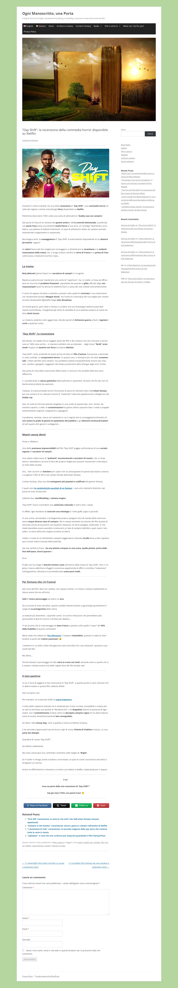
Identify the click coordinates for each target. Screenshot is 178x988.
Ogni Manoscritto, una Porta (47, 13)
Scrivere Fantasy (83, 26)
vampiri (47, 845)
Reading (124, 154)
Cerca (123, 129)
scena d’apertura (64, 699)
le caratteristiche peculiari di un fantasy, (53, 488)
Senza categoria (127, 161)
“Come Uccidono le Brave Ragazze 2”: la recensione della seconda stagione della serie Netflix (138, 200)
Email (25, 929)
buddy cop (88, 842)
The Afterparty (54, 635)
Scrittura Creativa (65, 26)
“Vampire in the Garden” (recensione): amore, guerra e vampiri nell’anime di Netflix (67, 825)
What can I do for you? (133, 26)
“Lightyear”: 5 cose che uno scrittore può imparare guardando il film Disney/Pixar (66, 835)
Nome (25, 918)
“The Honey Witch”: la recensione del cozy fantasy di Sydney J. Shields (138, 228)
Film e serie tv (111, 26)
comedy (96, 842)
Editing (124, 148)
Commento (28, 887)
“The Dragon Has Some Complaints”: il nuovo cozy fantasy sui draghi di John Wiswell (136, 183)
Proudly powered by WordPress (47, 976)
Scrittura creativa (128, 158)
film (102, 842)
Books (96, 26)
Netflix (28, 845)
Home (51, 26)
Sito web (26, 939)
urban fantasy (38, 845)
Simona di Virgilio (128, 225)
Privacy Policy (30, 31)
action (80, 842)
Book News (125, 145)
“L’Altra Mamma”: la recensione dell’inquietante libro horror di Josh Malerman (138, 241)
